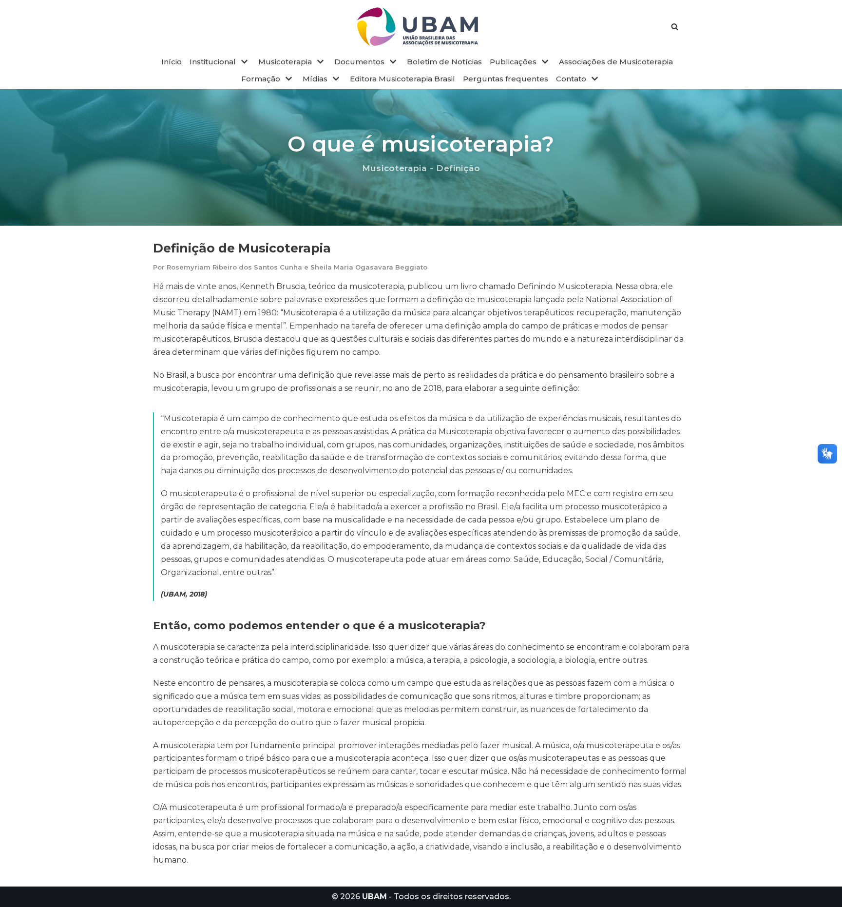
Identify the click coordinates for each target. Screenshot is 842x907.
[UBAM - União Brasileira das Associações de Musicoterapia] (421, 26)
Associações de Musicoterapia (616, 61)
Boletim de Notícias (444, 61)
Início (171, 61)
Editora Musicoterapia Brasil (402, 78)
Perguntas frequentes (505, 78)
